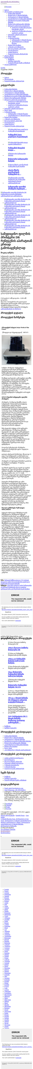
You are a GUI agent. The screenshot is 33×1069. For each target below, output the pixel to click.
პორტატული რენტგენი (8, 826)
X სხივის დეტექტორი (11, 765)
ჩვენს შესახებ (9, 57)
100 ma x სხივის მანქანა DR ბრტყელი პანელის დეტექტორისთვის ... (18, 700)
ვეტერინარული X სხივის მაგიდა (19, 115)
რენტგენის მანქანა (14, 13)
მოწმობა (11, 59)
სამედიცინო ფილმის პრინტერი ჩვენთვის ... (17, 188)
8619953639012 (5, 831)
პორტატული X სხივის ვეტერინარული (18, 820)
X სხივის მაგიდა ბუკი (8, 819)
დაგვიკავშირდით (10, 64)
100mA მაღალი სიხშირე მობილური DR (18, 649)
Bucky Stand (12, 36)
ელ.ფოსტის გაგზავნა (8, 829)
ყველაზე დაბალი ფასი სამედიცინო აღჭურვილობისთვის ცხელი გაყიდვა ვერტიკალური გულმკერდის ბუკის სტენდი (16, 587)
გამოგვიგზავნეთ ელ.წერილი (11, 309)
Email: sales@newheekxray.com (13, 788)
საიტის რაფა (20, 815)
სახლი (6, 10)
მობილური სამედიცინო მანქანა (19, 24)
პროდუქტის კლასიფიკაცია (13, 12)
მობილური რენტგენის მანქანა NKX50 (17, 686)
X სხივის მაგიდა (13, 38)
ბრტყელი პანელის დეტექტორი (19, 26)
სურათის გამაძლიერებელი (17, 34)
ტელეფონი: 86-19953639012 (10, 1)
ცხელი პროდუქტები (8, 815)
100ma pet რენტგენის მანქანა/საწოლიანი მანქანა (16, 661)
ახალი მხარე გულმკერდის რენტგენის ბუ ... (14, 172)
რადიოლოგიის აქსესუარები (18, 54)
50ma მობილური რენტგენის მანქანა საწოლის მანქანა (16, 674)
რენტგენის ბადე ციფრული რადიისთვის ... (18, 137)
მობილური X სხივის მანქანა (17, 15)
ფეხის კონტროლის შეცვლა (14, 758)
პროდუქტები (8, 79)
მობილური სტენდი (14, 45)
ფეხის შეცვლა (13, 52)
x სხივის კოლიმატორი (16, 47)
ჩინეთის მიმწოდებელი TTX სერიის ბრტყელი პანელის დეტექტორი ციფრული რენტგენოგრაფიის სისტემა (15, 581)
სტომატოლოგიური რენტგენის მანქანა (17, 96)
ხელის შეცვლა (13, 50)
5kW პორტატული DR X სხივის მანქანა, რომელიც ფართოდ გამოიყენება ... (17, 719)
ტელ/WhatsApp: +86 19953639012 (15, 790)
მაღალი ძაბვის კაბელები (17, 48)
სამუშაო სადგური (14, 61)
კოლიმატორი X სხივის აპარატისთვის (17, 750)
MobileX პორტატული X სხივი (11, 822)
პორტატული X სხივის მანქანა (18, 17)
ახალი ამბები (9, 56)
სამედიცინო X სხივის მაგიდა (22, 40)
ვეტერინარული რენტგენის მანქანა (20, 19)
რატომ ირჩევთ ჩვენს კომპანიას (19, 63)
